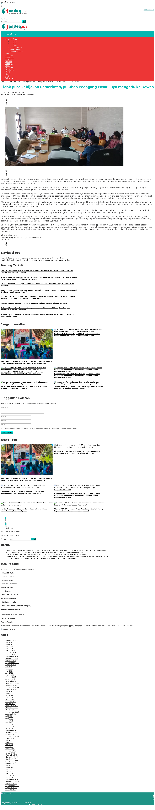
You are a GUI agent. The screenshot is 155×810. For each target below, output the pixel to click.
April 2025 (9, 673)
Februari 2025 (10, 677)
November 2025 (11, 659)
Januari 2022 (10, 753)
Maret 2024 (10, 700)
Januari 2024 (10, 704)
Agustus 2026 (10, 640)
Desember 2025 (11, 657)
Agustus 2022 (10, 739)
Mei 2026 (9, 646)
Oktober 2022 (10, 734)
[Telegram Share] (6, 102)
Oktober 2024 (10, 685)
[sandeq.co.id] (15, 15)
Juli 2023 (8, 716)
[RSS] (6, 247)
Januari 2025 (10, 679)
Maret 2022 (10, 749)
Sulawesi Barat (19, 94)
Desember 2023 (11, 706)
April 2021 (9, 771)
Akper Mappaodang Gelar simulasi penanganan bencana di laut (32, 258)
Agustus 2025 (10, 665)
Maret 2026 (10, 650)
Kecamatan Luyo (20, 238)
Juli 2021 (8, 765)
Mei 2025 (9, 671)
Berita (3, 94)
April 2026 (9, 648)
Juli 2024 (8, 691)
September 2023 (12, 712)
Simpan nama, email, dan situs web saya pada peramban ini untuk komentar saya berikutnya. (40, 429)
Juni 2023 (9, 718)
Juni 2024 (9, 693)
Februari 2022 (10, 751)
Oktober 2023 (10, 710)
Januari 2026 (10, 655)
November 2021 (11, 757)
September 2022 (12, 737)
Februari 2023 (10, 726)
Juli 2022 (8, 741)
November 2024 (11, 683)
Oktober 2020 (11, 784)
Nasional (9, 94)
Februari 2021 (10, 775)
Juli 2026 (8, 642)
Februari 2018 (10, 790)
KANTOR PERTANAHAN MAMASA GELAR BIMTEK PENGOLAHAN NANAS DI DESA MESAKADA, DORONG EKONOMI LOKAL (26, 362)
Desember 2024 (11, 681)
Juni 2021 (9, 767)
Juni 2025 (9, 669)
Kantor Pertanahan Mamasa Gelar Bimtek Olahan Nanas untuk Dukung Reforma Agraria (24, 387)
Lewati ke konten (8, 2)
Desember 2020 (11, 780)
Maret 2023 (10, 724)
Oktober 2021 (10, 759)
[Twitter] (6, 245)
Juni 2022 (9, 743)
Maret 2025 (9, 675)
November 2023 (11, 708)
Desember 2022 (11, 730)
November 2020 (12, 782)
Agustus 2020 (11, 788)
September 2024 (12, 687)
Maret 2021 (9, 773)
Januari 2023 (10, 728)
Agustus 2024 (10, 689)
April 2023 (9, 722)
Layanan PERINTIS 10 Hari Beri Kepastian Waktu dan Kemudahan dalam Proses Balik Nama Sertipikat (22, 373)
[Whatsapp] (6, 104)
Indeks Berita (36, 804)
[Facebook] (6, 243)
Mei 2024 (9, 696)
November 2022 (11, 732)
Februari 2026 (10, 652)
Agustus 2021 (10, 763)
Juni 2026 (9, 644)
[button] (24, 21)
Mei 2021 (8, 769)
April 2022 (9, 747)
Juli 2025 (8, 667)
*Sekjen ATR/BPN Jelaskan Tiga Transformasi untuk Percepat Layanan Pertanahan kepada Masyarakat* (79, 387)
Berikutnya (9, 528)
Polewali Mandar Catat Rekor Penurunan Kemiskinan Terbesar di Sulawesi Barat (34, 303)
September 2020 (12, 786)
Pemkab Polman (34, 238)
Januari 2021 (10, 778)
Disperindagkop (7, 238)
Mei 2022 (9, 745)
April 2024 (9, 698)
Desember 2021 (11, 755)
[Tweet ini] (6, 100)
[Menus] (1, 4)
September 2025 (12, 663)
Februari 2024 (10, 702)
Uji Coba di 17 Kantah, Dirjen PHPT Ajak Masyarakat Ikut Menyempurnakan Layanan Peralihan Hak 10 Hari (77, 335)
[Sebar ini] (5, 98)
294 (6, 526)
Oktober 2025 (10, 661)
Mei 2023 (9, 720)
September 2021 (12, 761)
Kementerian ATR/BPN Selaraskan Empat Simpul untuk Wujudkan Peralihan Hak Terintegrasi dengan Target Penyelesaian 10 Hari (77, 375)
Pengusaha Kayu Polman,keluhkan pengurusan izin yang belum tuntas (35, 260)
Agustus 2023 (10, 714)
